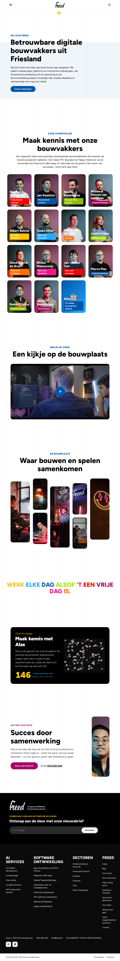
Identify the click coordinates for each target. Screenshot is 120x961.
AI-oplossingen (12, 875)
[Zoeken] (109, 5)
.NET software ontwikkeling (45, 897)
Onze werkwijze (23, 89)
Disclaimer (110, 957)
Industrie (76, 876)
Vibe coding (11, 880)
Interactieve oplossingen (44, 892)
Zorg (75, 885)
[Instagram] (8, 944)
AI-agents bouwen (13, 885)
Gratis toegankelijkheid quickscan (109, 920)
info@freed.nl (57, 938)
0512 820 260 (54, 765)
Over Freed (107, 873)
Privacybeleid (99, 957)
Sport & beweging (80, 890)
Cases (104, 864)
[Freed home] (60, 5)
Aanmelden (89, 830)
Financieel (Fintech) (81, 871)
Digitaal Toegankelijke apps (45, 880)
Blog (104, 868)
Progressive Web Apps (43, 875)
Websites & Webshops (43, 902)
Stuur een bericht (24, 765)
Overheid (76, 881)
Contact (105, 927)
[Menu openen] (10, 5)
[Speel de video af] (60, 391)
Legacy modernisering (43, 906)
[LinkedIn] (15, 944)
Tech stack (106, 905)
